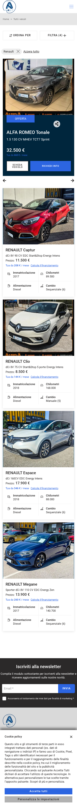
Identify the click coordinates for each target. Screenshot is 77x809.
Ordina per (22, 35)
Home (6, 19)
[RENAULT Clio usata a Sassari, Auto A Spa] (38, 328)
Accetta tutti (38, 791)
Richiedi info (50, 166)
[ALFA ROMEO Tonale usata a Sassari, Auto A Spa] (38, 87)
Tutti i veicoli (19, 19)
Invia (66, 688)
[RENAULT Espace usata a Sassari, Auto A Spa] (38, 439)
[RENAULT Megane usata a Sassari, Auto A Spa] (38, 550)
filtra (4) (56, 35)
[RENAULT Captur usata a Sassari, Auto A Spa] (38, 216)
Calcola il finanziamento (44, 265)
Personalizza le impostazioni (38, 799)
